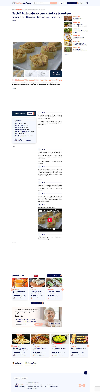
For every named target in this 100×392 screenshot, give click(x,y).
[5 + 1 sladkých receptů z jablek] (60, 339)
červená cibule (20, 125)
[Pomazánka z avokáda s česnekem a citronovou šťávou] (54, 282)
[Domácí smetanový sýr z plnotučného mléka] (37, 282)
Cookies (24, 378)
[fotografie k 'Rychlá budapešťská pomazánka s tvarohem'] (18, 73)
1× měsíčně (33, 321)
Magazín (62, 3)
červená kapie (20, 127)
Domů (14, 9)
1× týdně (26, 321)
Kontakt (17, 378)
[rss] (80, 385)
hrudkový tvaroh (21, 129)
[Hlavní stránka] (21, 3)
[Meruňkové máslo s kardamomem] (20, 282)
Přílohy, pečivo (17, 346)
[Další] (62, 289)
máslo (18, 123)
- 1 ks (22, 125)
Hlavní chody (36, 346)
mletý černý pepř (21, 135)
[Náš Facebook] (83, 385)
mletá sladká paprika (22, 131)
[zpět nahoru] (85, 372)
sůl (17, 133)
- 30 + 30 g (21, 123)
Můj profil (82, 3)
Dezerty (54, 346)
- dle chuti (20, 133)
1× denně (19, 321)
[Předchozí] (11, 289)
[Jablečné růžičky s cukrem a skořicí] (79, 339)
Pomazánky (19, 9)
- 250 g (23, 129)
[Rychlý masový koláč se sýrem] (40, 339)
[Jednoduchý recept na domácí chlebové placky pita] (21, 339)
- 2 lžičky (25, 131)
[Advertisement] (37, 31)
